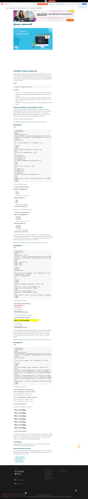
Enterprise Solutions (49, 470)
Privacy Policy (6, 497)
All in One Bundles (49, 478)
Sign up (46, 479)
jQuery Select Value (19, 456)
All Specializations (60, 4)
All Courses (51, 4)
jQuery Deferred (19, 460)
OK (25, 493)
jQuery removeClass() (20, 458)
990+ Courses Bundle (42, 4)
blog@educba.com (82, 7)
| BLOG (11, 4)
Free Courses (33, 4)
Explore (26, 4)
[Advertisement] (64, 38)
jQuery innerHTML (19, 461)
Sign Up (84, 4)
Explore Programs (49, 474)
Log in (79, 4)
